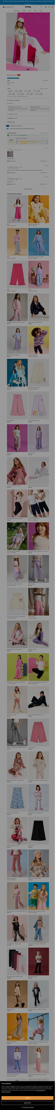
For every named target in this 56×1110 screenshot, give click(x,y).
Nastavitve (27, 1103)
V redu (27, 1098)
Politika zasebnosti (5, 1092)
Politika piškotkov (40, 1090)
